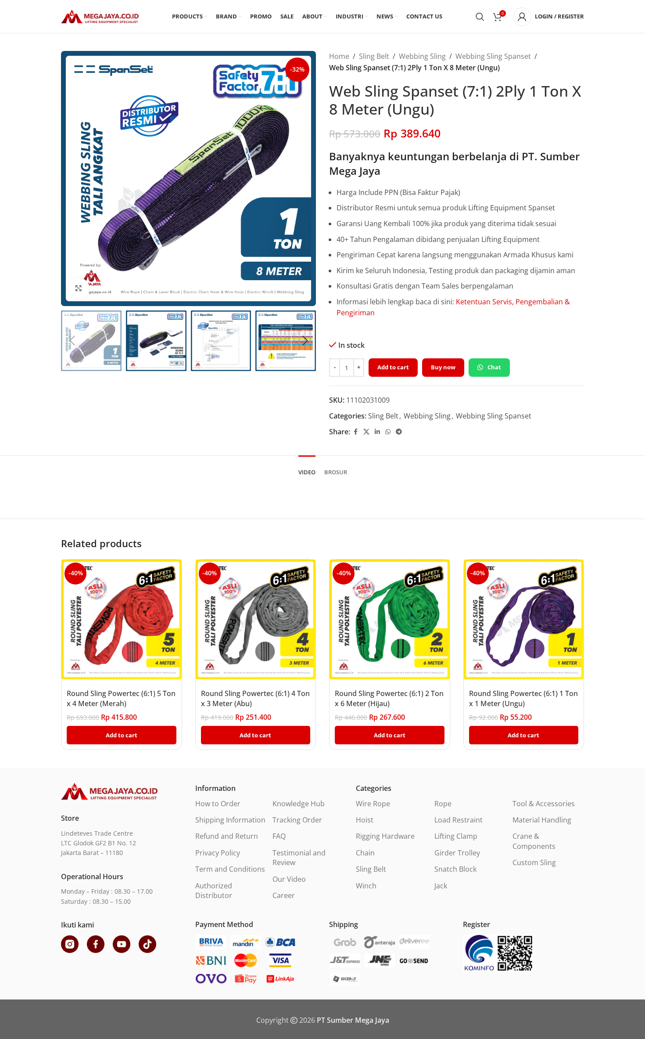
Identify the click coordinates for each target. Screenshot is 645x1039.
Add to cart (393, 367)
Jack (440, 886)
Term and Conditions (230, 869)
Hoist (364, 820)
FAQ (279, 836)
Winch (366, 886)
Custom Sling (534, 862)
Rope (443, 803)
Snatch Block (455, 869)
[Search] (480, 16)
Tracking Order (297, 820)
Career (283, 895)
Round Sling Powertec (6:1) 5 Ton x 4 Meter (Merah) (121, 698)
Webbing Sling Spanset (493, 56)
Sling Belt (374, 56)
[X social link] (366, 432)
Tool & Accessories (543, 803)
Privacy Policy (217, 853)
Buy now (443, 367)
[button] (72, 341)
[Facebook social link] (355, 432)
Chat (494, 367)
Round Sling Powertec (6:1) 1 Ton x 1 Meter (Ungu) (523, 698)
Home (339, 56)
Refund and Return (226, 836)
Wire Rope (373, 803)
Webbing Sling (422, 56)
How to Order (217, 803)
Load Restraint (458, 820)
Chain (365, 853)
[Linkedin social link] (377, 432)
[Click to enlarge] (79, 288)
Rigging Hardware (385, 836)
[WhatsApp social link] (388, 432)
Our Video (289, 879)
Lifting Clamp (455, 836)
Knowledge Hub (298, 803)
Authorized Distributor (213, 890)
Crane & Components (533, 841)
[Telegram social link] (399, 432)
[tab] (306, 468)
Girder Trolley (457, 853)
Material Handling (541, 820)
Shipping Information (230, 820)
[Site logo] (100, 16)
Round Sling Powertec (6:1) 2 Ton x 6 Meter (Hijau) (389, 698)
